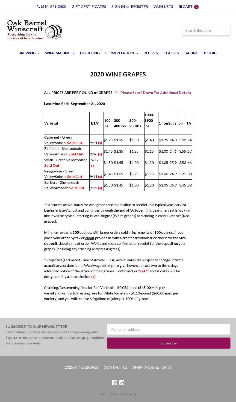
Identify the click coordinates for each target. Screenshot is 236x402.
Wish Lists (163, 6)
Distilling (90, 53)
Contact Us (115, 367)
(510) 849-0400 (53, 6)
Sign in (118, 6)
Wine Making (58, 53)
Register (139, 6)
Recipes (151, 53)
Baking (191, 53)
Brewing (27, 53)
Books (211, 53)
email (89, 238)
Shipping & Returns (152, 367)
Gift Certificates (89, 6)
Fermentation (120, 53)
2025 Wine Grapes (81, 367)
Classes (171, 53)
